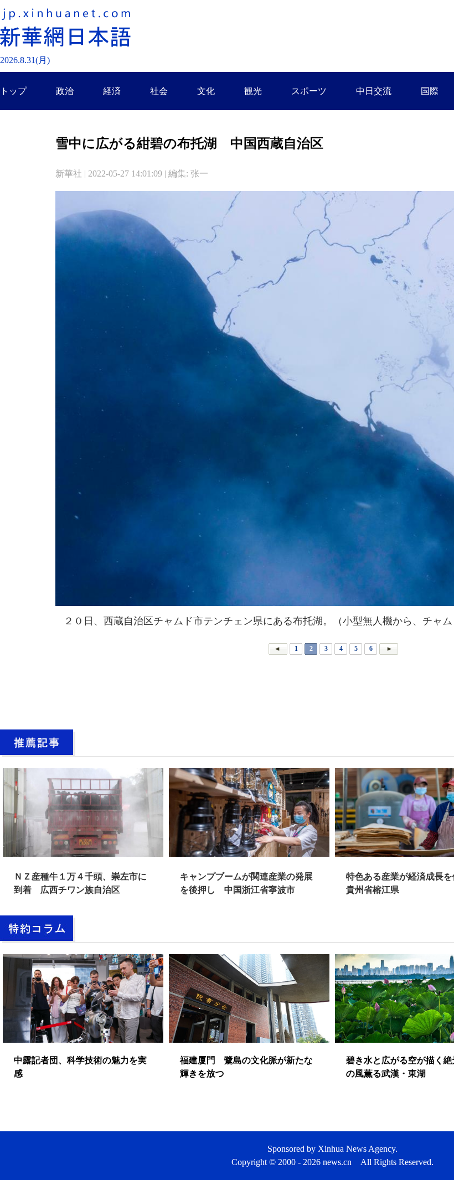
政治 (65, 91)
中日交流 (373, 91)
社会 (159, 91)
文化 (206, 91)
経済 (112, 91)
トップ (13, 91)
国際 (429, 91)
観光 (253, 91)
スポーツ (309, 91)
